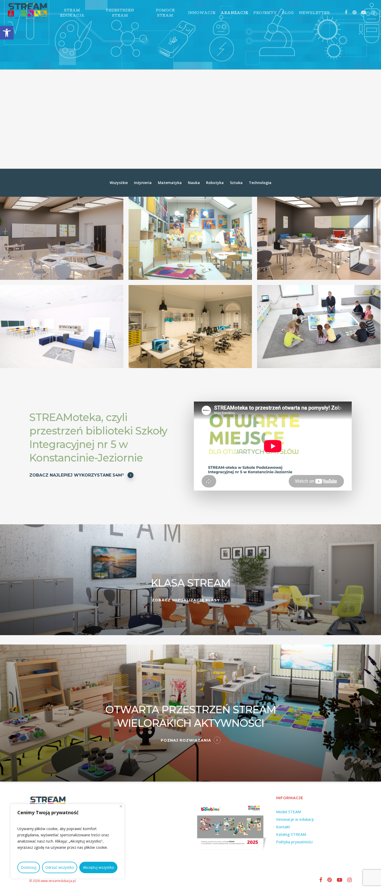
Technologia (260, 182)
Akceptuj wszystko (98, 867)
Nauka (194, 182)
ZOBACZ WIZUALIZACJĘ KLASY (186, 600)
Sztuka (236, 182)
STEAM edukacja (72, 13)
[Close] (121, 806)
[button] (6, 32)
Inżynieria (143, 182)
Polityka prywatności (294, 841)
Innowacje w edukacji (295, 819)
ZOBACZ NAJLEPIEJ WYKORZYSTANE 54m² (76, 475)
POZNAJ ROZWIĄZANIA (186, 740)
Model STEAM (288, 811)
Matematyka (170, 182)
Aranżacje (234, 12)
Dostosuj (28, 867)
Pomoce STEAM (165, 13)
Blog (288, 12)
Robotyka (215, 182)
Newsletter (314, 12)
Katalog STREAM (291, 834)
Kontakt (283, 826)
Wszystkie (119, 182)
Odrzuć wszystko (59, 867)
